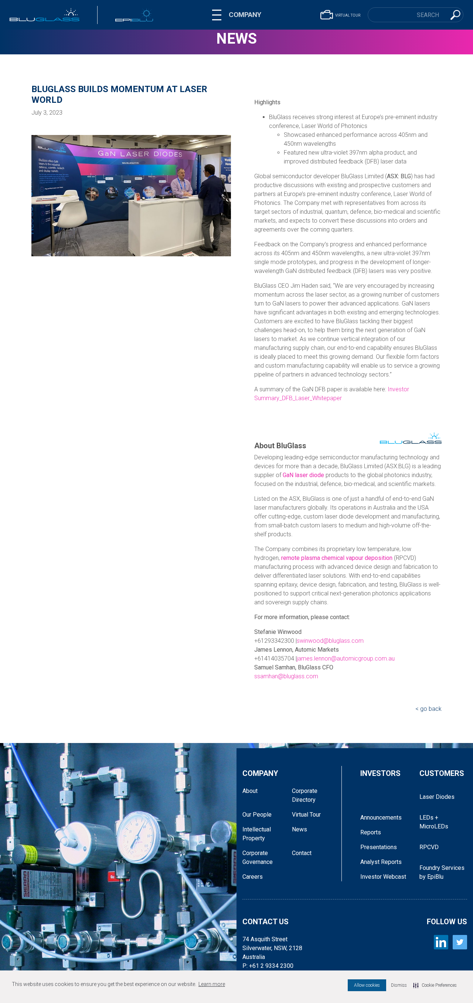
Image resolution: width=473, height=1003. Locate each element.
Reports (370, 832)
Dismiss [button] (399, 985)
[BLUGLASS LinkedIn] (441, 942)
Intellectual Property (256, 834)
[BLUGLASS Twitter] (460, 942)
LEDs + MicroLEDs (433, 822)
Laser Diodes (437, 796)
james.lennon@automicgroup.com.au (346, 658)
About (250, 790)
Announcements (381, 817)
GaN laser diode (303, 475)
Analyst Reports (381, 861)
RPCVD (429, 847)
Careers (252, 876)
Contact (302, 853)
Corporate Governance (257, 857)
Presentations (378, 847)
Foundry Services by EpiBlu (442, 872)
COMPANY (245, 14)
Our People (257, 814)
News (236, 38)
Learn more (211, 984)
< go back (428, 708)
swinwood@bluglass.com (330, 640)
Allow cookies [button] (367, 985)
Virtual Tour (306, 814)
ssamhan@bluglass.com (286, 676)
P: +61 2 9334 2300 (267, 965)
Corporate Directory (304, 795)
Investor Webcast (383, 876)
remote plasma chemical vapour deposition (336, 557)
